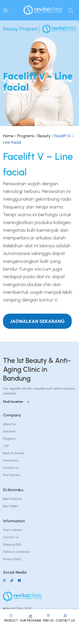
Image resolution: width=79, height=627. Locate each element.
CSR (6, 446)
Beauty (44, 135)
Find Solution (11, 475)
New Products (12, 499)
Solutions (9, 431)
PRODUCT (11, 620)
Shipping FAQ (12, 544)
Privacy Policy (12, 559)
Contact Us (11, 468)
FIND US (48, 620)
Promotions (10, 460)
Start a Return (12, 530)
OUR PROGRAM (30, 620)
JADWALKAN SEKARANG (37, 321)
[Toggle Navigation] (6, 10)
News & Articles (14, 453)
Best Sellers (11, 506)
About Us (9, 424)
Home (8, 135)
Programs (25, 135)
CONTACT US (65, 620)
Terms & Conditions (16, 552)
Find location (13, 402)
